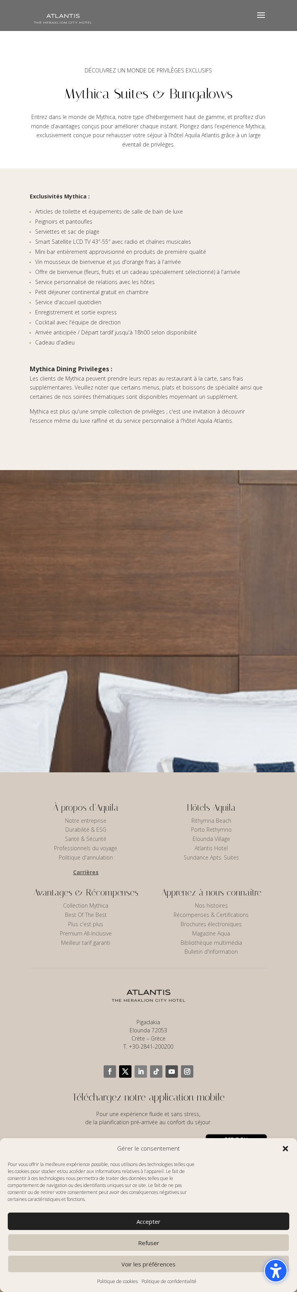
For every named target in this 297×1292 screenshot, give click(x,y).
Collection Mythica (85, 905)
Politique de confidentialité (169, 1281)
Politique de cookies (117, 1281)
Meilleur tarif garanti (85, 942)
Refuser (148, 1243)
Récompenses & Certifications (211, 914)
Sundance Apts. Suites (211, 857)
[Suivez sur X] (125, 1071)
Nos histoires (211, 905)
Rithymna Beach (211, 820)
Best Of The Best (86, 914)
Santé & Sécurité (85, 838)
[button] (285, 1148)
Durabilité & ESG (85, 829)
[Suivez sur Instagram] (187, 1071)
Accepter (148, 1221)
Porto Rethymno (211, 829)
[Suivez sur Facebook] (110, 1071)
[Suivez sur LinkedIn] (141, 1071)
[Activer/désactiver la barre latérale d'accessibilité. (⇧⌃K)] (275, 1270)
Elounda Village (211, 838)
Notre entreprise (85, 820)
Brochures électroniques (211, 924)
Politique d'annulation (86, 857)
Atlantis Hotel (211, 848)
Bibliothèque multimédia (211, 942)
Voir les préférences (148, 1264)
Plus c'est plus (85, 924)
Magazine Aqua (211, 933)
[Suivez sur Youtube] (172, 1071)
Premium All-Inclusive (86, 933)
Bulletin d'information (211, 951)
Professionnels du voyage (85, 848)
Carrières (86, 872)
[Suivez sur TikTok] (156, 1071)
